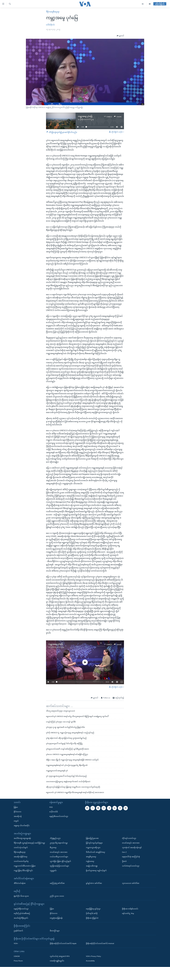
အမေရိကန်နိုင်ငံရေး (20, 857)
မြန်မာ (16, 807)
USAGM (17, 956)
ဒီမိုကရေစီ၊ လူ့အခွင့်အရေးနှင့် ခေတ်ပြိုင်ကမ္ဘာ (29, 843)
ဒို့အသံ (124, 861)
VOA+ (16, 943)
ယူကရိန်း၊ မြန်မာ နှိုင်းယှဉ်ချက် (60, 861)
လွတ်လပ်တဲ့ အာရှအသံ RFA (60, 956)
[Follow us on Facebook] (87, 808)
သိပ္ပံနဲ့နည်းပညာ (55, 838)
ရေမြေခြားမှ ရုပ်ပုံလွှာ (93, 909)
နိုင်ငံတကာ (17, 812)
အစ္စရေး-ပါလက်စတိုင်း (22, 825)
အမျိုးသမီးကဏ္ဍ (92, 866)
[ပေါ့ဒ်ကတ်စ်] (120, 808)
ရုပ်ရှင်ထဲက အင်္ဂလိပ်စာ (94, 883)
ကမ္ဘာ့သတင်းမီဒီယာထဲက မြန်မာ (25, 866)
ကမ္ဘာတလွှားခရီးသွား (93, 847)
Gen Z (124, 852)
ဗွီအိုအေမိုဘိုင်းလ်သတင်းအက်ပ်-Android (100, 943)
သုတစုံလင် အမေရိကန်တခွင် (132, 847)
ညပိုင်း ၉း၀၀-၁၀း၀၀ (57, 896)
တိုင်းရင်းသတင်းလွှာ (129, 838)
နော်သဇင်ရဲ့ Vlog (128, 913)
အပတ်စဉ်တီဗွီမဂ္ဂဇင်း (21, 918)
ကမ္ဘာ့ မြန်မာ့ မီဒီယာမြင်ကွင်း (23, 870)
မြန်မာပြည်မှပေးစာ (92, 838)
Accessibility (90, 961)
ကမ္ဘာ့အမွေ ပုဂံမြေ (85, 116)
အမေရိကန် (18, 816)
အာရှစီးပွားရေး (91, 857)
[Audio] (142, 4)
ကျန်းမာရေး (90, 861)
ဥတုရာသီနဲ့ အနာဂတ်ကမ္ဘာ (59, 843)
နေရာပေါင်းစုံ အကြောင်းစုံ (131, 857)
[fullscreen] (121, 682)
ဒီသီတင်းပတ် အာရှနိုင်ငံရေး (95, 852)
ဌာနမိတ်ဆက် (18, 931)
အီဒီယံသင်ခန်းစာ (20, 883)
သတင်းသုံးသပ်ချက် (21, 847)
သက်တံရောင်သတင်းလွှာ (130, 866)
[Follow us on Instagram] (103, 808)
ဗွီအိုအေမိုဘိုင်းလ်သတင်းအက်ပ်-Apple (63, 943)
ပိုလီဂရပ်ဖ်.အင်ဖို (91, 913)
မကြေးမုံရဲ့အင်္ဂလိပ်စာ (57, 883)
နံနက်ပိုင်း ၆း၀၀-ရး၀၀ (21, 896)
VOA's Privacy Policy (93, 956)
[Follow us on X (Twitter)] (92, 808)
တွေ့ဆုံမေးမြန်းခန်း (56, 918)
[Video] (149, 4)
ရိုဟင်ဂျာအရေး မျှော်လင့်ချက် (96, 870)
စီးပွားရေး (53, 847)
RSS (51, 807)
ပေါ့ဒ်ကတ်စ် (53, 812)
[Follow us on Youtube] (98, 808)
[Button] (120, 35)
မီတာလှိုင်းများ (55, 931)
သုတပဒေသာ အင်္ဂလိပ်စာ (130, 883)
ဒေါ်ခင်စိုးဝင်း (50, 25)
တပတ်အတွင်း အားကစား (58, 852)
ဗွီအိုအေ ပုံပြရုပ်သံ (92, 918)
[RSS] (114, 808)
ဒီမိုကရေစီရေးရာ (52, 12)
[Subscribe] (125, 808)
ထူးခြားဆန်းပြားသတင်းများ (59, 866)
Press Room (18, 961)
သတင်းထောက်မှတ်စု (21, 861)
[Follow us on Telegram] (109, 808)
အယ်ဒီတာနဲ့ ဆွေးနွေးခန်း (22, 838)
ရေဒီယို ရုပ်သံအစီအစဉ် (22, 913)
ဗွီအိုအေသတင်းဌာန (87, 119)
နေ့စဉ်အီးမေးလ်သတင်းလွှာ (58, 816)
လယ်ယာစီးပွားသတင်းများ (59, 857)
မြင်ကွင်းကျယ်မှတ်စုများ (94, 843)
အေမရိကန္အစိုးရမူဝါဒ (57, 961)
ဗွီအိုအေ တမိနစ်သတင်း (130, 909)
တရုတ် (16, 821)
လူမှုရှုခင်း (53, 870)
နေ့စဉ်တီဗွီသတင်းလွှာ (21, 909)
